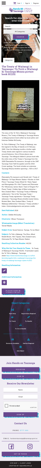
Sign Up (20, 414)
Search (20, 37)
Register (36, 3)
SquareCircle (25, 466)
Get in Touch (20, 454)
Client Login (25, 463)
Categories (9, 60)
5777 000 (24, 430)
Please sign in (13, 291)
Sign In (27, 3)
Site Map (13, 463)
